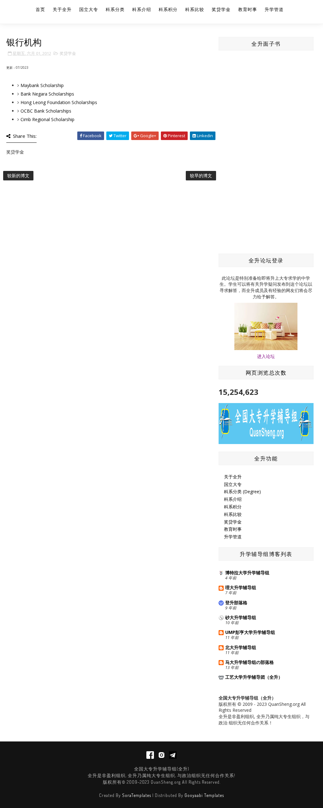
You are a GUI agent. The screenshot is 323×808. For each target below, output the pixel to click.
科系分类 (115, 9)
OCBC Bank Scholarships (46, 111)
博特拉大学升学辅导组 (247, 573)
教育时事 (247, 9)
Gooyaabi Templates (204, 795)
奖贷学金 (221, 9)
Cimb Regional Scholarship (47, 119)
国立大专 (88, 9)
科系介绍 (141, 9)
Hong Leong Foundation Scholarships (59, 102)
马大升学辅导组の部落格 (249, 662)
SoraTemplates (136, 795)
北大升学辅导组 (240, 647)
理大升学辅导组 (240, 587)
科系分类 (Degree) (242, 492)
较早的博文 (201, 176)
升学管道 (274, 9)
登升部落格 (236, 603)
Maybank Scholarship (42, 85)
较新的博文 (18, 176)
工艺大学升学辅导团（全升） (254, 677)
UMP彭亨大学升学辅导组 (250, 632)
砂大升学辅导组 (240, 617)
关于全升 (62, 9)
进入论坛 (266, 356)
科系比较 (194, 9)
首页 (40, 9)
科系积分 (168, 9)
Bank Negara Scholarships (47, 94)
